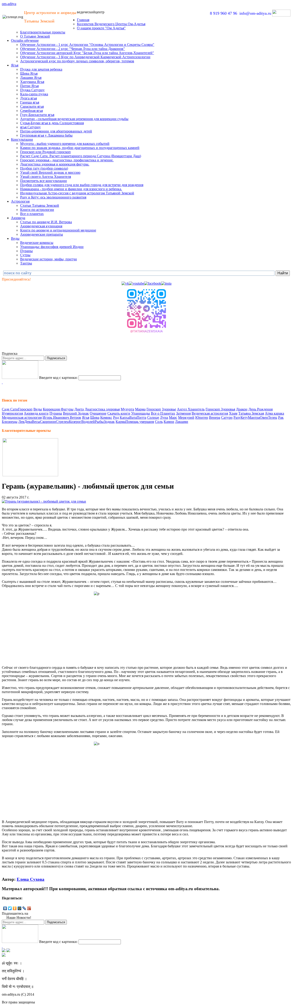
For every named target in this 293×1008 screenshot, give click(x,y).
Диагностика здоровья (102, 409)
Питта (141, 417)
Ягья (14, 65)
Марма (140, 409)
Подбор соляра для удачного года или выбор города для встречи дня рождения (81, 185)
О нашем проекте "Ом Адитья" (101, 28)
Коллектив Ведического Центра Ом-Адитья (111, 24)
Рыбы (99, 422)
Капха (124, 417)
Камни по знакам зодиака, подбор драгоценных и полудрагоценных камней (79, 148)
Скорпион (48, 422)
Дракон (241, 409)
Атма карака (274, 413)
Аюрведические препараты (41, 234)
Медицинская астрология (22, 417)
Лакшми (181, 422)
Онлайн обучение (25, 40)
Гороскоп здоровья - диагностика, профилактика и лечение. (67, 160)
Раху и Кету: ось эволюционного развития (53, 197)
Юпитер (201, 417)
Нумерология (12, 413)
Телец (272, 417)
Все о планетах (32, 214)
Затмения (183, 413)
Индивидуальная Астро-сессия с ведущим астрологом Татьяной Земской (77, 193)
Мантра (254, 417)
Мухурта (127, 409)
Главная (83, 20)
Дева (28, 422)
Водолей (88, 422)
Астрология (20, 201)
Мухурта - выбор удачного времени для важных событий (64, 144)
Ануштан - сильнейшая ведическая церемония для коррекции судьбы (74, 119)
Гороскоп (25, 409)
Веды (15, 238)
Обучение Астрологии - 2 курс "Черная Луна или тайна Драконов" (72, 49)
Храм (233, 413)
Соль (159, 422)
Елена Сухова (30, 879)
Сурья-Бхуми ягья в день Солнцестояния (52, 123)
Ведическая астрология (210, 413)
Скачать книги (118, 413)
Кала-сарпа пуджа (34, 94)
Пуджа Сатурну (32, 90)
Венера (214, 417)
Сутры (25, 255)
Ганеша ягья (29, 102)
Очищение (98, 413)
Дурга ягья (28, 98)
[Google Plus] (29, 908)
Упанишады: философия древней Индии (52, 247)
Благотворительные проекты (42, 32)
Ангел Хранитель (191, 409)
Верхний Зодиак (76, 413)
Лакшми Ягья (30, 78)
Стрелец (62, 422)
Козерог (75, 422)
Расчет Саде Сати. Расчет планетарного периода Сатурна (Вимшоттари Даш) (80, 156)
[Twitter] (10, 908)
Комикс (106, 417)
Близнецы (9, 422)
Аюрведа (18, 218)
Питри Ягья (29, 86)
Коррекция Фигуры (58, 409)
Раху (237, 417)
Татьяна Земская (251, 413)
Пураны (26, 251)
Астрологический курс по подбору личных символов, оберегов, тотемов (77, 61)
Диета (79, 409)
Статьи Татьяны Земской (39, 205)
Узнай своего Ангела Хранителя (45, 177)
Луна (164, 417)
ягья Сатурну (30, 127)
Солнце (153, 417)
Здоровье (169, 409)
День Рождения (260, 409)
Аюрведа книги (36, 413)
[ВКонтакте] (5, 908)
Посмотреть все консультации (43, 181)
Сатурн (227, 417)
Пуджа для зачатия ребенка (41, 69)
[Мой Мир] (19, 908)
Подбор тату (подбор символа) (44, 168)
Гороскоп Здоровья (220, 409)
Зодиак (109, 422)
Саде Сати (10, 409)
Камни (169, 422)
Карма (120, 422)
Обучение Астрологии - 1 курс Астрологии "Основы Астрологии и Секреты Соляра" (87, 45)
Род (116, 417)
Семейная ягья (31, 111)
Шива (94, 417)
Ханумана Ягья (32, 82)
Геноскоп (153, 409)
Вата (133, 417)
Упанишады (140, 413)
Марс (173, 417)
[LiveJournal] (24, 908)
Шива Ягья (29, 73)
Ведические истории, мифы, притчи (48, 259)
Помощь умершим (139, 422)
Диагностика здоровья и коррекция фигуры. (54, 164)
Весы (36, 422)
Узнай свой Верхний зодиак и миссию (50, 172)
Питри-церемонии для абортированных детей (56, 131)
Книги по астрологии (37, 210)
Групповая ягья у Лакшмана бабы (46, 135)
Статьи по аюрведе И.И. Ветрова (46, 222)
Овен (264, 417)
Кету (244, 417)
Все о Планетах (163, 413)
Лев (21, 422)
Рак (281, 417)
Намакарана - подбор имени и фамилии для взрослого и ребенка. (71, 189)
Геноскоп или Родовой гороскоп (45, 152)
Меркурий (186, 417)
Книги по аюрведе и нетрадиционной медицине (58, 230)
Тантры (26, 263)
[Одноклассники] (14, 908)
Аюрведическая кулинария (41, 226)
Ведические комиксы (36, 243)
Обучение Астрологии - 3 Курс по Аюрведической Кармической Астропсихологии (85, 57)
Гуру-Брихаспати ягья (37, 115)
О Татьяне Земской (35, 36)
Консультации (22, 139)
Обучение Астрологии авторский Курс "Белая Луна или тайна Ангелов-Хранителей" (87, 53)
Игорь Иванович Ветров (62, 417)
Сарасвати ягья (32, 106)
